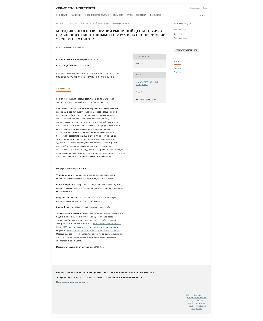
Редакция (118, 15)
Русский (177, 68)
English (177, 72)
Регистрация (194, 8)
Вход (205, 8)
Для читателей (180, 30)
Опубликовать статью (97, 15)
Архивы (70, 23)
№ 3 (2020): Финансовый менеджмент (93, 23)
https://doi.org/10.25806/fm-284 (73, 47)
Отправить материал (187, 50)
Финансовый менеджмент (75, 8)
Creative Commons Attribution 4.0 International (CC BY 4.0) (93, 230)
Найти (201, 15)
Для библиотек (180, 38)
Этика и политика (136, 15)
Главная (60, 23)
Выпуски (76, 15)
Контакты (155, 15)
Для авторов (179, 34)
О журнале (61, 15)
